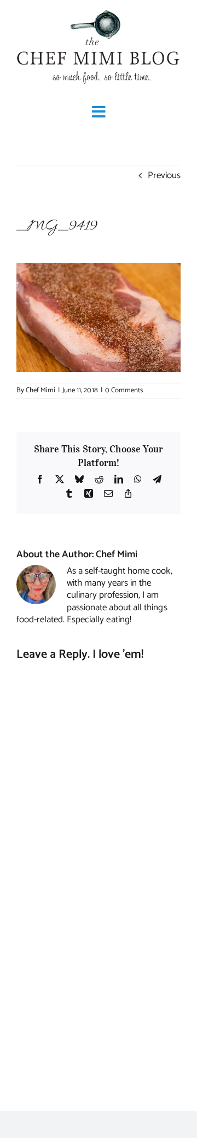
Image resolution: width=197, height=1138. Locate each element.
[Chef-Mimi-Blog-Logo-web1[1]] (98, 11)
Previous (164, 175)
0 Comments (124, 390)
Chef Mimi (40, 390)
